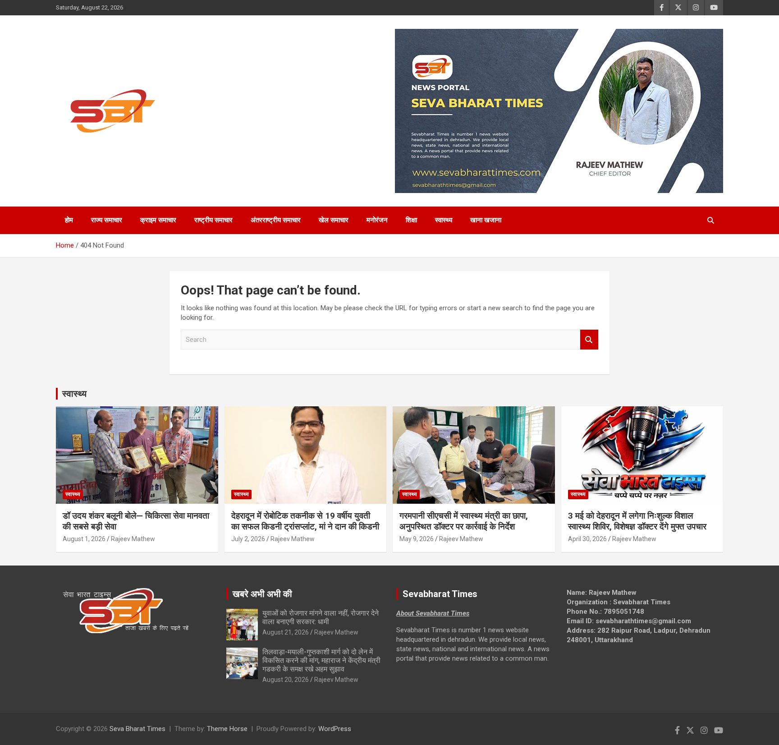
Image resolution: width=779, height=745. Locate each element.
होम (69, 220)
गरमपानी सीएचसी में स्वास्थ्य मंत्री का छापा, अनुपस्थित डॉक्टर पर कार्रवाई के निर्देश (463, 521)
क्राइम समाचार (158, 220)
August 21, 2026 (285, 632)
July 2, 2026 (248, 539)
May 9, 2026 (416, 539)
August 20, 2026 (285, 679)
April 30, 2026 (587, 539)
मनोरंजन (377, 220)
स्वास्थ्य (443, 220)
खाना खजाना (485, 220)
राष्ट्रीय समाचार (213, 220)
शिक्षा (411, 220)
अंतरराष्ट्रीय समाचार (276, 220)
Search (589, 340)
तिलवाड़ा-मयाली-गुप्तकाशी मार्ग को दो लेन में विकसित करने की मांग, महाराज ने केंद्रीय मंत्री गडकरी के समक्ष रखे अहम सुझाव (321, 660)
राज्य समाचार (106, 220)
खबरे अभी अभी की (262, 594)
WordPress (334, 729)
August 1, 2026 (84, 539)
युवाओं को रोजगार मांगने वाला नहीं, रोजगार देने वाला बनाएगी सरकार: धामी (320, 617)
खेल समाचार (333, 220)
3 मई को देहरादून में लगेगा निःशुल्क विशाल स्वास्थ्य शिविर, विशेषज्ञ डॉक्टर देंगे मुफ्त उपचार (637, 521)
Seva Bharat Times (137, 729)
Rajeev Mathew (133, 539)
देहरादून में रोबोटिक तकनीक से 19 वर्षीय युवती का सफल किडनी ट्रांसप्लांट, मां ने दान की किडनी (305, 521)
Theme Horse (227, 729)
